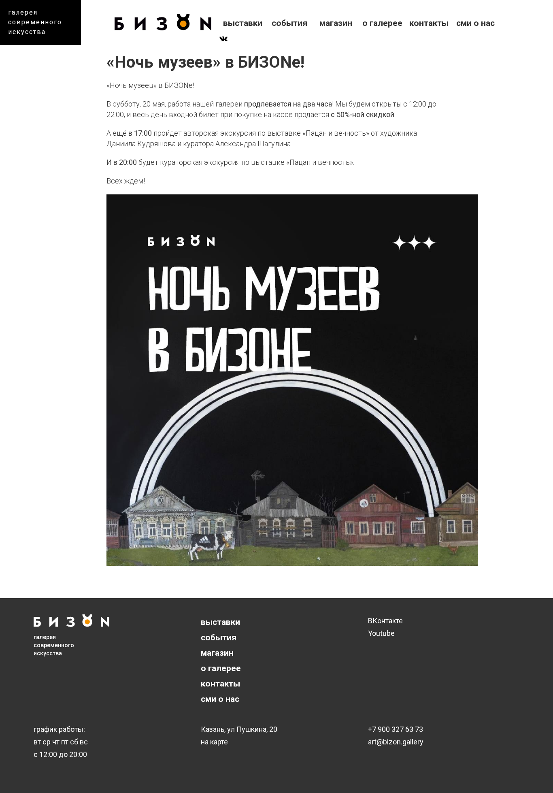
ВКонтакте (385, 620)
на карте (214, 742)
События (289, 23)
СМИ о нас (475, 23)
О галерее (382, 23)
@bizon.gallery (399, 742)
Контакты (429, 23)
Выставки (242, 23)
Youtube (381, 633)
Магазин (335, 23)
